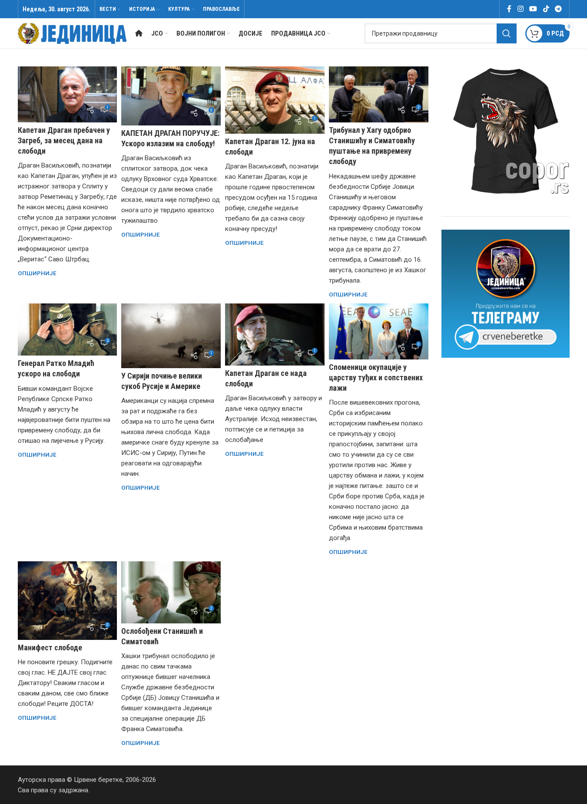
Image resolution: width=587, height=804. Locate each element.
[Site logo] (72, 33)
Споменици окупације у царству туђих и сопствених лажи (376, 377)
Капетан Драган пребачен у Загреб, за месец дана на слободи (64, 140)
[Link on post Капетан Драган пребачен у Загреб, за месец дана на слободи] (67, 94)
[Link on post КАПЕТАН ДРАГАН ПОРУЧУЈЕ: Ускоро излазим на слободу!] (171, 95)
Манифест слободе (50, 647)
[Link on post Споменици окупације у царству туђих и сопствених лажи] (378, 331)
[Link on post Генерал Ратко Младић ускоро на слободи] (67, 329)
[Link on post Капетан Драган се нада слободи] (275, 334)
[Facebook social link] (509, 9)
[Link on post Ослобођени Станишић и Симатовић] (171, 592)
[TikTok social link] (546, 9)
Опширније (37, 273)
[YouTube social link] (533, 9)
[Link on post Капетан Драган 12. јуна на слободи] (275, 100)
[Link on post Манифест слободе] (67, 600)
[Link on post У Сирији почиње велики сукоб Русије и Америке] (171, 335)
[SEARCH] (507, 33)
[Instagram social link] (520, 9)
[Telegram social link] (558, 9)
